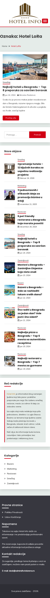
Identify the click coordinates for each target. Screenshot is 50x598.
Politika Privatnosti (14, 512)
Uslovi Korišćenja (13, 517)
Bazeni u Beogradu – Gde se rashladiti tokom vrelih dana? (31, 291)
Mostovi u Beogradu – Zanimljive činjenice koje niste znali (31, 268)
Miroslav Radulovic (27, 95)
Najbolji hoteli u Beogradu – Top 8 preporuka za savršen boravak (25, 88)
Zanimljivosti (23, 260)
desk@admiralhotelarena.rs (22, 570)
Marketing (22, 186)
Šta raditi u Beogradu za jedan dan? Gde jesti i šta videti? (31, 313)
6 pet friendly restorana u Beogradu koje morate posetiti (32, 219)
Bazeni (21, 283)
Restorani (22, 212)
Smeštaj (6, 82)
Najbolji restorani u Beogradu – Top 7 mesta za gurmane (30, 362)
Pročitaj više (11, 118)
